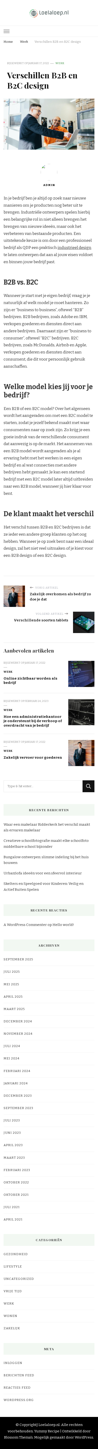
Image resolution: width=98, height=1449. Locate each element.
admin (49, 185)
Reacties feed (17, 1388)
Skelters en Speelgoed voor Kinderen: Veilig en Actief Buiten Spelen (43, 886)
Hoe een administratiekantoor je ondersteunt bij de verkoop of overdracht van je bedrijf (33, 721)
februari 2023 (17, 1170)
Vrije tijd (13, 1291)
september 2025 (18, 959)
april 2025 (13, 997)
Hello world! (63, 925)
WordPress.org (19, 1400)
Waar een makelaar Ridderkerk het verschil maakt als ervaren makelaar (47, 827)
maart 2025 (14, 1009)
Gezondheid (16, 1254)
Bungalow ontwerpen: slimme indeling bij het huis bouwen (46, 860)
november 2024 (18, 1034)
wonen (10, 1316)
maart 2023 (14, 1158)
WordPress (84, 1437)
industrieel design (74, 247)
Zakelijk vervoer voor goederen (33, 757)
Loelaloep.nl (49, 1425)
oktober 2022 (16, 1182)
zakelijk (12, 1328)
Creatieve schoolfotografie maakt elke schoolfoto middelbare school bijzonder (46, 843)
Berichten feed (19, 1375)
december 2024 (18, 1021)
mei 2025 (11, 984)
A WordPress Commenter (25, 925)
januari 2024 (16, 1083)
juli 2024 (12, 1046)
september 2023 (18, 1108)
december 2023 (18, 1096)
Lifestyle (13, 1266)
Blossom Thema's (18, 1437)
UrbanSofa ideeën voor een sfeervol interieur (43, 873)
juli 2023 (12, 1120)
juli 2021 (12, 1207)
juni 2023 (12, 1133)
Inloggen (13, 1363)
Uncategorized (19, 1279)
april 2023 (13, 1145)
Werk (59, 63)
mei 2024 (12, 1058)
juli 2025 (12, 972)
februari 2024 (17, 1071)
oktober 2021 (16, 1195)
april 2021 (13, 1219)
